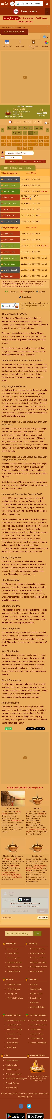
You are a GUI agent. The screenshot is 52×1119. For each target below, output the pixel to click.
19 (4, 144)
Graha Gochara (36, 971)
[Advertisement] (26, 77)
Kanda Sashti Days (39, 1043)
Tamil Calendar (37, 1029)
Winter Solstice (14, 971)
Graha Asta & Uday (38, 962)
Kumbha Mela (12, 1088)
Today (25, 161)
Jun (36, 128)
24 (30, 144)
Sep (19, 132)
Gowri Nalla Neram (39, 1025)
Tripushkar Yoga (14, 1034)
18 (46, 141)
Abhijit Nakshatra (37, 1007)
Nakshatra (34, 1002)
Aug (14, 132)
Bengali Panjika (12, 1083)
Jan (9, 128)
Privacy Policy (38, 1080)
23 (25, 144)
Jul (41, 128)
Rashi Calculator (13, 1069)
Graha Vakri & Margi (38, 967)
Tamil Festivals (37, 1038)
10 (4, 141)
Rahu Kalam (35, 998)
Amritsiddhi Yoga (14, 1025)
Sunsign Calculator (14, 1074)
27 (46, 144)
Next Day (38, 161)
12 (14, 141)
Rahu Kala (17, 432)
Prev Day (11, 161)
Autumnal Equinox (15, 967)
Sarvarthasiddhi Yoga (16, 1020)
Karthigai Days (37, 1034)
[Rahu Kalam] (30, 198)
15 (30, 141)
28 (20, 148)
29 (25, 148)
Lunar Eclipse (13, 953)
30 (30, 148)
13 (20, 141)
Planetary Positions (38, 958)
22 (20, 144)
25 (36, 144)
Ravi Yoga (11, 1047)
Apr (25, 128)
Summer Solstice (15, 962)
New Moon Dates (37, 953)
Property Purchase (15, 998)
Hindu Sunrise (12, 1065)
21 (14, 144)
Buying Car (12, 993)
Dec (35, 132)
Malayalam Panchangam (16, 1078)
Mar (20, 128)
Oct (25, 132)
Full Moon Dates (37, 949)
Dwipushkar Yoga (14, 1029)
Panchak (34, 985)
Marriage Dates (14, 985)
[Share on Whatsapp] (8, 728)
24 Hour (27, 122)
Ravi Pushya (12, 1038)
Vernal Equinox (14, 958)
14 (25, 141)
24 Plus (37, 122)
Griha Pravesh (14, 989)
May (31, 128)
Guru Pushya (12, 1043)
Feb (14, 128)
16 (36, 141)
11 (9, 141)
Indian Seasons (12, 1060)
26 (41, 144)
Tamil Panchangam (39, 1020)
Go (37, 933)
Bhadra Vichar (36, 993)
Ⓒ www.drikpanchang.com (38, 1078)
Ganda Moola (36, 989)
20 (9, 144)
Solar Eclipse (13, 949)
